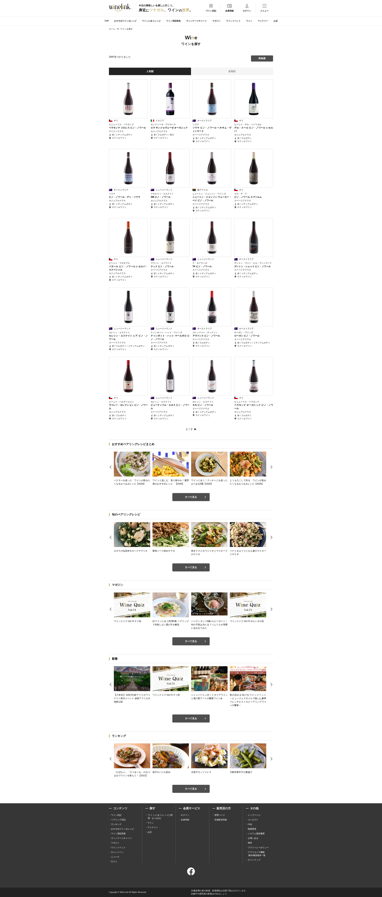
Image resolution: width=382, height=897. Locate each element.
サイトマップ (254, 860)
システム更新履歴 (256, 833)
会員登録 (185, 819)
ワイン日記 (116, 815)
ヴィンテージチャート (196, 21)
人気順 (150, 71)
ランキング (116, 824)
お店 (276, 21)
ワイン (249, 21)
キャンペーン (117, 852)
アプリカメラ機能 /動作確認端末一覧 (256, 853)
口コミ (114, 861)
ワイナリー (263, 21)
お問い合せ (253, 838)
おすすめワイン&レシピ (125, 21)
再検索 (262, 58)
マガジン (216, 21)
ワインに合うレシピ (151, 21)
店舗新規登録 (220, 819)
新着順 (232, 71)
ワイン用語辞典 (173, 21)
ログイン (185, 815)
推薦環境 (252, 829)
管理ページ (219, 815)
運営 (250, 843)
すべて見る (191, 497)
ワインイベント (233, 21)
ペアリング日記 (118, 819)
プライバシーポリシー (258, 847)
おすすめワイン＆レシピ (122, 829)
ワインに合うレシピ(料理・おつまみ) (160, 816)
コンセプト (253, 819)
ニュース (115, 857)
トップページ (254, 815)
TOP (106, 21)
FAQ (250, 824)
